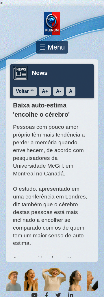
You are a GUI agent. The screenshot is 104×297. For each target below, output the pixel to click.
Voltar (22, 91)
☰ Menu (52, 47)
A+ (45, 91)
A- (58, 91)
